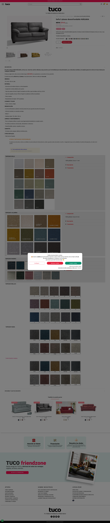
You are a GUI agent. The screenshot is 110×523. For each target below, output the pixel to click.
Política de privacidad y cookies (75, 266)
